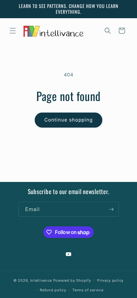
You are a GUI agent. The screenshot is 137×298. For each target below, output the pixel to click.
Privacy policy (110, 280)
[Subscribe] (112, 209)
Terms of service (87, 290)
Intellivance (41, 280)
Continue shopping (68, 120)
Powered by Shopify (72, 280)
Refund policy (53, 290)
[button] (13, 31)
